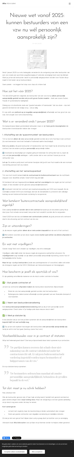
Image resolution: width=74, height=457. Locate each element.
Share (7, 438)
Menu (70, 3)
